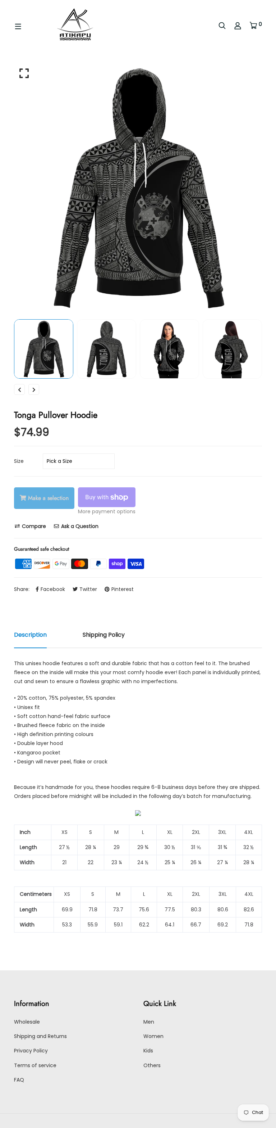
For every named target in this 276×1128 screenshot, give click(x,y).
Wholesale (27, 1021)
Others (152, 1065)
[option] (138, 188)
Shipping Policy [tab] (104, 635)
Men (148, 1021)
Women (153, 1036)
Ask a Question (79, 526)
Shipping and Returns (40, 1036)
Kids (148, 1050)
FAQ (19, 1079)
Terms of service (35, 1065)
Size (19, 461)
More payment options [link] (106, 511)
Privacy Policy (31, 1050)
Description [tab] (30, 635)
